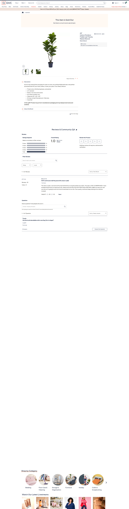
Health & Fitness (100, 6)
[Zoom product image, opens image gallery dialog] (23, 66)
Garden (40, 6)
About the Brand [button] (28, 109)
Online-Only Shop (24, 6)
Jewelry (57, 6)
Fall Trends (15, 6)
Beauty (51, 6)
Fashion (45, 6)
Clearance (33, 6)
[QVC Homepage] (22, 13)
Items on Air (31, 3)
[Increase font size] (75, 78)
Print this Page (74, 113)
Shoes (62, 6)
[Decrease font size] (77, 78)
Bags (67, 6)
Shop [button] (16, 3)
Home (71, 6)
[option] (64, 9)
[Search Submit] (104, 3)
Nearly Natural (83, 40)
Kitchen (84, 6)
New (10, 6)
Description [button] (27, 82)
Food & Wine (91, 6)
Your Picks (4, 6)
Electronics (77, 6)
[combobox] (70, 3)
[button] (113, 2)
